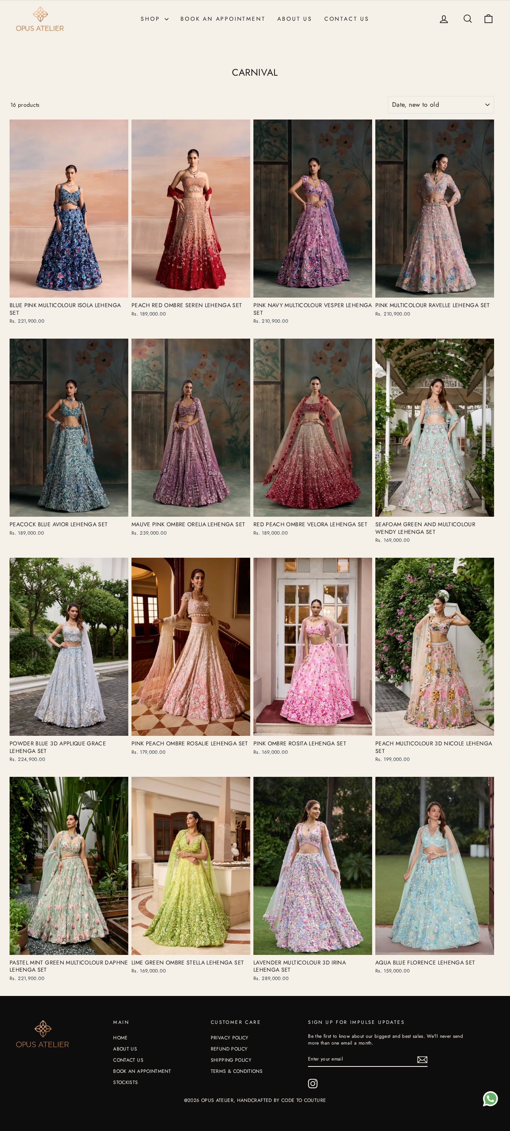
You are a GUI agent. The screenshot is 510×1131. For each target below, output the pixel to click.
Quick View (69, 289)
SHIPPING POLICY (231, 1060)
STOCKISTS (125, 1082)
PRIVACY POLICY (230, 1037)
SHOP (152, 19)
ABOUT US (294, 19)
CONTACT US (346, 19)
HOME (120, 1037)
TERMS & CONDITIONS (237, 1071)
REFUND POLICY (229, 1049)
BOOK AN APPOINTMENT (222, 19)
